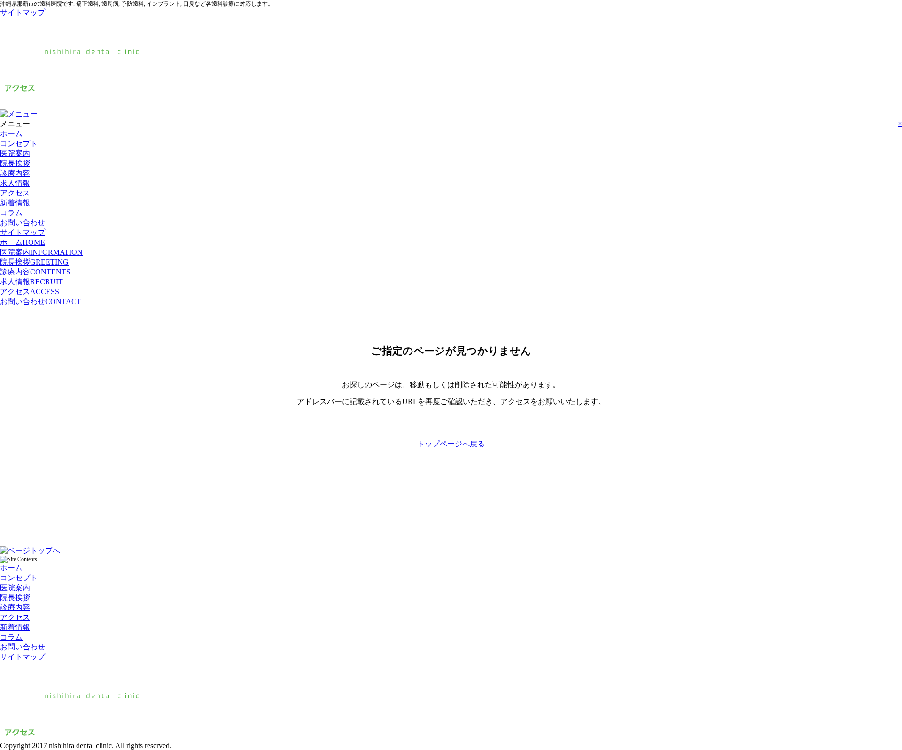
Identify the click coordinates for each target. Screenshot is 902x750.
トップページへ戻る (451, 444)
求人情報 (15, 183)
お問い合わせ (22, 223)
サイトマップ (22, 12)
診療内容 (15, 173)
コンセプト (19, 144)
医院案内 (15, 153)
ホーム (11, 134)
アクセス (15, 193)
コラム (11, 213)
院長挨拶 (15, 163)
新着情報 (15, 203)
